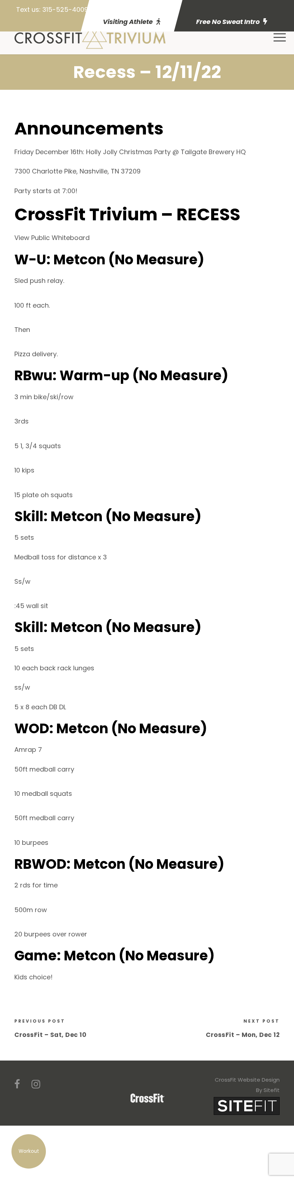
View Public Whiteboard (52, 237)
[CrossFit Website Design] (247, 1105)
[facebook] (17, 1084)
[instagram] (36, 1084)
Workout (29, 1151)
